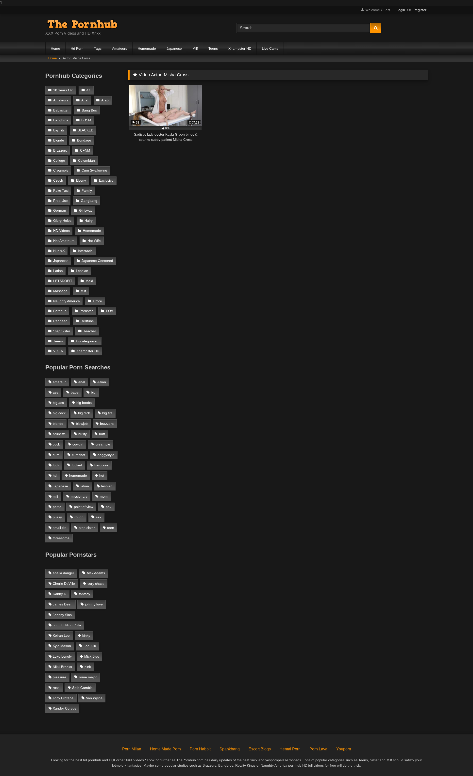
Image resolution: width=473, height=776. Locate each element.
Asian (101, 382)
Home (55, 48)
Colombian (86, 160)
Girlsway (85, 210)
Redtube (87, 321)
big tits (107, 413)
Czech (58, 180)
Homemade (147, 48)
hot (101, 475)
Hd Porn (77, 48)
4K (88, 90)
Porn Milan (131, 749)
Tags (97, 48)
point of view (83, 507)
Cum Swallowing (94, 170)
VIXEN (58, 351)
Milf (195, 48)
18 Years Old (63, 90)
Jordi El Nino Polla (67, 625)
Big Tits (59, 130)
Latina (58, 271)
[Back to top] (457, 762)
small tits (59, 528)
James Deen (62, 604)
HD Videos (61, 231)
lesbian (106, 486)
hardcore (101, 465)
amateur (59, 382)
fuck (56, 465)
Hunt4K (59, 251)
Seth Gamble (82, 688)
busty (82, 434)
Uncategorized (87, 341)
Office (97, 301)
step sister (87, 528)
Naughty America (66, 301)
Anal (84, 100)
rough (79, 517)
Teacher (89, 331)
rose (56, 688)
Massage (60, 291)
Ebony (81, 180)
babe (75, 392)
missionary (79, 496)
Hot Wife (94, 241)
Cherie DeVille (64, 584)
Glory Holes (62, 220)
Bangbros (60, 120)
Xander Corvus (64, 708)
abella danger (63, 573)
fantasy (84, 594)
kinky (86, 635)
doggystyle (106, 455)
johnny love (94, 604)
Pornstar (86, 311)
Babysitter (61, 110)
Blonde (58, 140)
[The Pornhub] (82, 24)
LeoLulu (90, 646)
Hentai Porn (290, 749)
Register (419, 10)
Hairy (88, 220)
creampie (103, 444)
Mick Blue (91, 656)
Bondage (84, 140)
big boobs (84, 403)
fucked (77, 465)
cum (56, 455)
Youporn (343, 749)
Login (400, 10)
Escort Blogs (260, 749)
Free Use (60, 201)
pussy (57, 517)
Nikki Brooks (62, 667)
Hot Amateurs (63, 241)
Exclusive (106, 180)
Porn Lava (318, 749)
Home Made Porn (165, 749)
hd (55, 475)
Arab (105, 100)
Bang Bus (89, 110)
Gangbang (89, 201)
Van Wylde (94, 698)
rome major (88, 677)
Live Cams (270, 48)
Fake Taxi (60, 190)
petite (57, 507)
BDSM (86, 120)
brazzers (107, 424)
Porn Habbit (200, 749)
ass (55, 392)
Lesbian (82, 271)
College (59, 160)
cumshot (78, 455)
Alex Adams (96, 573)
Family (87, 190)
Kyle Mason (62, 646)
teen (110, 528)
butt (102, 434)
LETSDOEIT (62, 281)
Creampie (60, 170)
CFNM (85, 150)
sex (98, 517)
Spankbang (230, 749)
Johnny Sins (62, 615)
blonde (58, 424)
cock (56, 444)
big (93, 392)
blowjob (82, 424)
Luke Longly (62, 656)
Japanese (174, 48)
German (59, 210)
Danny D (59, 594)
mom (104, 496)
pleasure (59, 677)
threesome (61, 538)
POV (109, 311)
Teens (213, 48)
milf (55, 496)
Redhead (60, 321)
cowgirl (77, 444)
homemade (78, 475)
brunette (59, 434)
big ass (58, 403)
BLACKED (85, 130)
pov (108, 507)
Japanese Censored (97, 261)
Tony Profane (63, 698)
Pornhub (60, 311)
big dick (84, 413)
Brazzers (60, 150)
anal (81, 382)
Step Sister (61, 331)
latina (85, 486)
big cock (59, 413)
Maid (89, 281)
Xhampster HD (239, 48)
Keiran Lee (61, 635)
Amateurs (119, 48)
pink (87, 667)
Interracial (85, 251)
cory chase (95, 584)
